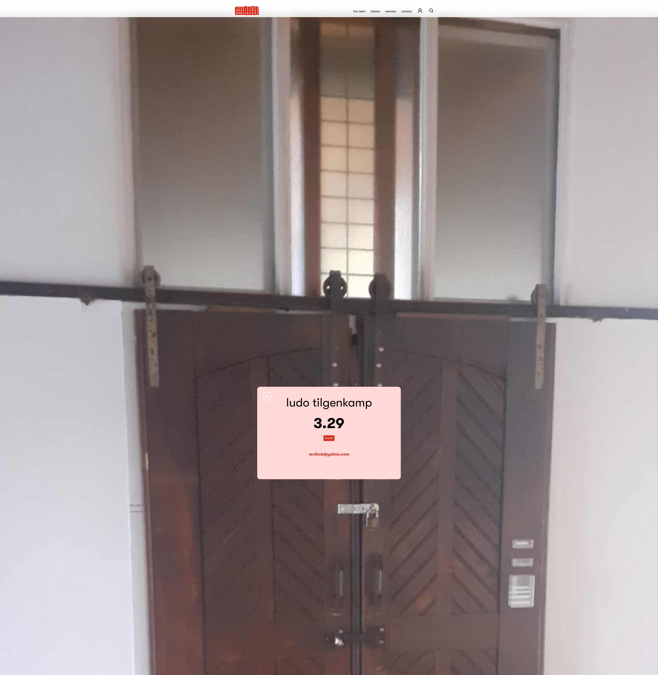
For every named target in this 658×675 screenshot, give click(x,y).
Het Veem (359, 11)
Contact (406, 11)
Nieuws (375, 11)
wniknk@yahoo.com (329, 454)
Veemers (390, 11)
